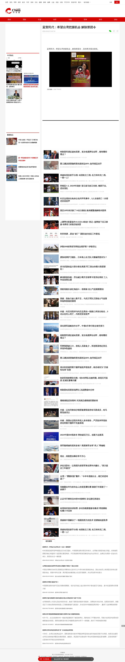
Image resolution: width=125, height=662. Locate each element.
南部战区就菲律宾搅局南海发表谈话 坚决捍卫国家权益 (31, 86)
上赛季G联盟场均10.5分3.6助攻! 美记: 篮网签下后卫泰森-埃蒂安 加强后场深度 (84, 223)
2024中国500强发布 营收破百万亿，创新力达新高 (81, 434)
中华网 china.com (13, 10)
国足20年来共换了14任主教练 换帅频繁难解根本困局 (83, 210)
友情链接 (77, 656)
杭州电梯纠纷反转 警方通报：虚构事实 (14, 85)
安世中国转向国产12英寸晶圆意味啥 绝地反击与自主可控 (14, 102)
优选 (57, 2)
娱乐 (23, 2)
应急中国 (74, 2)
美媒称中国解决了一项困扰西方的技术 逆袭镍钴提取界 (84, 520)
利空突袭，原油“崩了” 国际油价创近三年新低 (80, 233)
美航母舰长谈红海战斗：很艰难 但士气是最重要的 (82, 289)
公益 (53, 2)
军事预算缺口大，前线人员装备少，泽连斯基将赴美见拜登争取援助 (83, 347)
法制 (61, 2)
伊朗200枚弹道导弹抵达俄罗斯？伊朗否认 (78, 246)
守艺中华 (67, 2)
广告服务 (49, 656)
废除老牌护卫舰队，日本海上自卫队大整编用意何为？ (83, 257)
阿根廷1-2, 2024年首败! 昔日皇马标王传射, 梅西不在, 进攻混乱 (83, 187)
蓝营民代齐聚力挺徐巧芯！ (50, 582)
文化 (36, 2)
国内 (9, 19)
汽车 (27, 2)
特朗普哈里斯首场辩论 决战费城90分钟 (77, 389)
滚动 (115, 19)
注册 (111, 2)
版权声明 (66, 656)
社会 (39, 19)
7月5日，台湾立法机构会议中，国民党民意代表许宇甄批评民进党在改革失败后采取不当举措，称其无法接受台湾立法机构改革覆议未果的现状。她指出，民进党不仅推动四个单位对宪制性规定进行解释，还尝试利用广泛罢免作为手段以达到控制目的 (80, 637)
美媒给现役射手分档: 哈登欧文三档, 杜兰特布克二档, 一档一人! (83, 176)
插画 (44, 2)
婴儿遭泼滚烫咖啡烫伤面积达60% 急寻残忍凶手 (81, 163)
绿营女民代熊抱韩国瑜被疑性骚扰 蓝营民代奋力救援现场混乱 (61, 614)
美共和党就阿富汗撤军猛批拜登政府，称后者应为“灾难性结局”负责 (84, 368)
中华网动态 (84, 656)
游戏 (32, 2)
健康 (48, 2)
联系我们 (55, 656)
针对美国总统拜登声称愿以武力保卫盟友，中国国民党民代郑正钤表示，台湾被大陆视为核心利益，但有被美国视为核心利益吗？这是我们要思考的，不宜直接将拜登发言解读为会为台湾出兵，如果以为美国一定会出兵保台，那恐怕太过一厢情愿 (79, 553)
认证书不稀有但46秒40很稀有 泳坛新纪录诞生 (80, 498)
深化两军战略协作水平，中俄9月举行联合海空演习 (82, 325)
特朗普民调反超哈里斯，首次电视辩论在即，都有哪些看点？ (83, 153)
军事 (15, 2)
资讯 (11, 2)
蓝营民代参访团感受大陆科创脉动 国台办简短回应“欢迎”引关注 (61, 598)
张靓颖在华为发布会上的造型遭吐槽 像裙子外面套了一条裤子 (84, 488)
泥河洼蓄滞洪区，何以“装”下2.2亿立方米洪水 (69, 659)
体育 (54, 19)
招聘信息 (60, 656)
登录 (117, 2)
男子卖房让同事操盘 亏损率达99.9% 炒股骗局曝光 (14, 70)
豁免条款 (72, 656)
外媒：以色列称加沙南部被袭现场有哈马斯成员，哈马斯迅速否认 (83, 411)
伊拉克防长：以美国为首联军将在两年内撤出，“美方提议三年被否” (84, 466)
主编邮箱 (62, 652)
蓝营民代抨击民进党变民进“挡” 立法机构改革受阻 (57, 630)
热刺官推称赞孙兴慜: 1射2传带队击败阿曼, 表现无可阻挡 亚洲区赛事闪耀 (84, 379)
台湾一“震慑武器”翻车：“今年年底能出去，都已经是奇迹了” (84, 477)
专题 (70, 19)
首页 (6, 2)
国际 (24, 19)
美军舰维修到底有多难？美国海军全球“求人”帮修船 (82, 445)
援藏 (40, 2)
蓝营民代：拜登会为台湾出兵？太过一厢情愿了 (56, 547)
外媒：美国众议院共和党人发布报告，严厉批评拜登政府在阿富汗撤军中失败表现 (83, 421)
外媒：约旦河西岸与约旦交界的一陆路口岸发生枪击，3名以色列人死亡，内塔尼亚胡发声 (84, 312)
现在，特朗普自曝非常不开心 (73, 456)
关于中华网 (43, 656)
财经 (19, 2)
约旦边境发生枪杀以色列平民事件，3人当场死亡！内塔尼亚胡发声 (84, 199)
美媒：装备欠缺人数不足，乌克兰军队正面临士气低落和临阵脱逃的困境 (83, 299)
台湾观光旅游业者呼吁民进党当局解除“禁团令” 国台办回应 (60, 566)
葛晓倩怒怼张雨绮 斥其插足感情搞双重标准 (79, 400)
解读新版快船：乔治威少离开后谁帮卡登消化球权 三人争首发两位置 (84, 278)
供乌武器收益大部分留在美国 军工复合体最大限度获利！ (83, 267)
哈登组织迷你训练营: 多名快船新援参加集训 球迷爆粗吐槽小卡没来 (83, 509)
